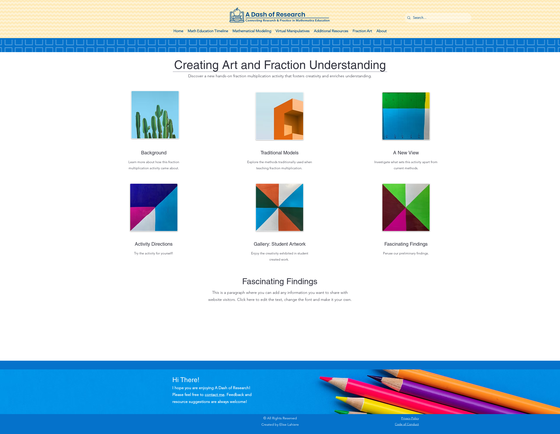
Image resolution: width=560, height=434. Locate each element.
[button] (251, 31)
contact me (214, 394)
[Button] (280, 15)
